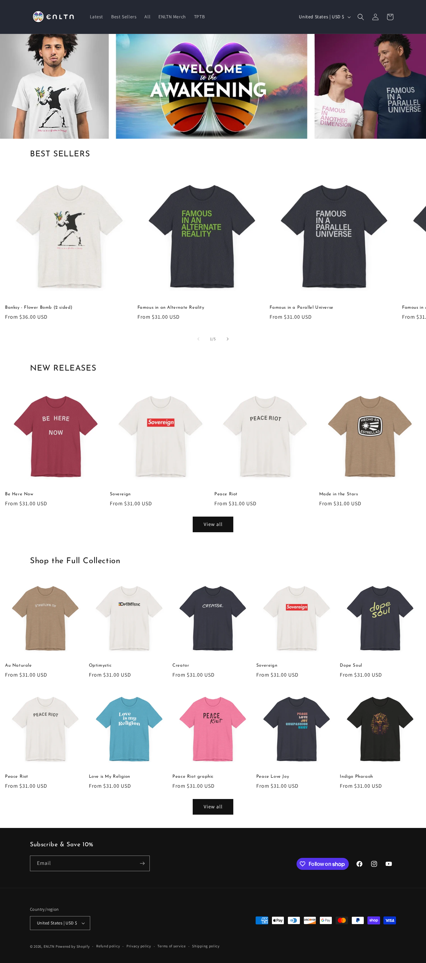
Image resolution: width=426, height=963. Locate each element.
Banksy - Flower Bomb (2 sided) (39, 307)
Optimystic (100, 665)
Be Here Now (19, 494)
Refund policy (108, 946)
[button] (360, 17)
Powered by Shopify (73, 946)
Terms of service (171, 946)
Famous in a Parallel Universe (301, 307)
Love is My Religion (109, 776)
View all (213, 524)
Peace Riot (226, 494)
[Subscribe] (142, 863)
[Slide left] (198, 339)
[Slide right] (227, 339)
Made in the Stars (338, 494)
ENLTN (49, 946)
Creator (180, 665)
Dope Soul (351, 665)
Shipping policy (206, 946)
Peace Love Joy (272, 776)
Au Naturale (18, 665)
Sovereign (120, 494)
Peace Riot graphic (193, 776)
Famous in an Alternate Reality (170, 307)
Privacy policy (138, 946)
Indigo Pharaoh (356, 776)
